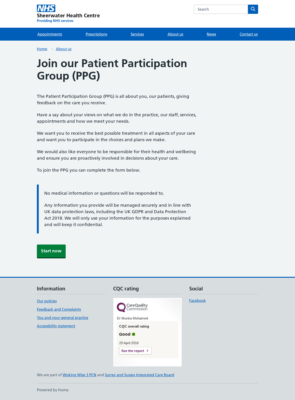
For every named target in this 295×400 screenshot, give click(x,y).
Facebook (197, 300)
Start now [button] (51, 251)
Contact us (249, 34)
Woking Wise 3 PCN (79, 375)
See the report (132, 351)
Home (42, 49)
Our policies (47, 301)
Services (137, 34)
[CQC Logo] (132, 308)
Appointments (49, 34)
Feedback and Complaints (59, 309)
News (211, 34)
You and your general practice (62, 317)
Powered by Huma (52, 390)
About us (175, 34)
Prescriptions (96, 34)
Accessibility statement (56, 326)
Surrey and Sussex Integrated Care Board (139, 375)
